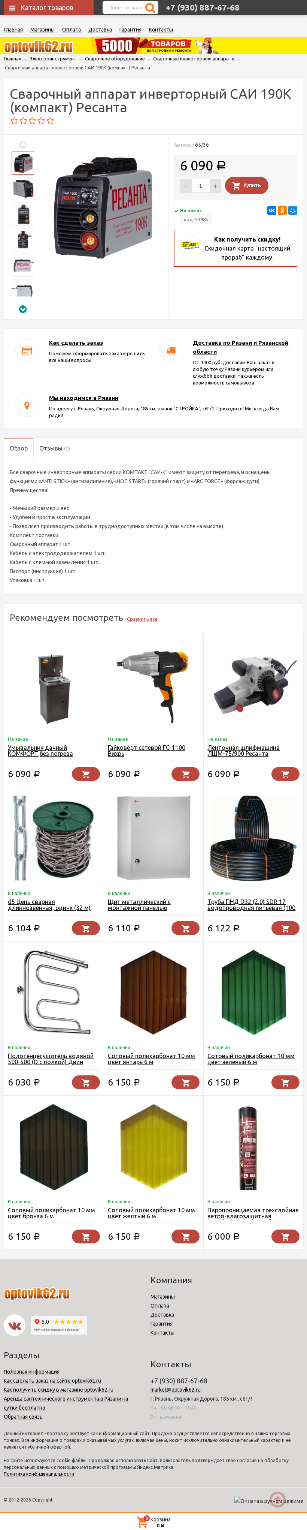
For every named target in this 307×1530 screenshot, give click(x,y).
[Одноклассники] (282, 210)
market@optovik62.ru (176, 1390)
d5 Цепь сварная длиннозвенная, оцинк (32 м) (49, 904)
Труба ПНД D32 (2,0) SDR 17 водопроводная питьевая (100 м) (251, 907)
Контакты (161, 30)
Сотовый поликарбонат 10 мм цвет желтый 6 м (151, 1213)
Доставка (100, 30)
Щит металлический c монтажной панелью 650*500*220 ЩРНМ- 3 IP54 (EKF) (146, 910)
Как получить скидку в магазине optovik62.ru (58, 1390)
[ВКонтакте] (271, 210)
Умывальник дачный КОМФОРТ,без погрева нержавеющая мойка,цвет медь (53, 753)
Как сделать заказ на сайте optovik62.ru (52, 1381)
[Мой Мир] (292, 210)
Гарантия (130, 30)
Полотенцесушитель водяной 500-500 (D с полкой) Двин (51, 1059)
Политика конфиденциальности (39, 1473)
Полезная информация (32, 1372)
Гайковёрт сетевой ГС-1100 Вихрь (146, 750)
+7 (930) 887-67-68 (203, 7)
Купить (252, 185)
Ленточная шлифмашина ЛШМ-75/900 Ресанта (243, 750)
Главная (13, 30)
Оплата (71, 30)
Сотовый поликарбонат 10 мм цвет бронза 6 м (51, 1213)
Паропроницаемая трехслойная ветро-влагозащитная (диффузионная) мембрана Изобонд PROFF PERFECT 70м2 (253, 1219)
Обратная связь (23, 1417)
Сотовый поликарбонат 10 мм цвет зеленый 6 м (251, 1059)
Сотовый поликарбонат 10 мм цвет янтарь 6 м (151, 1059)
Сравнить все (142, 619)
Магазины (42, 30)
